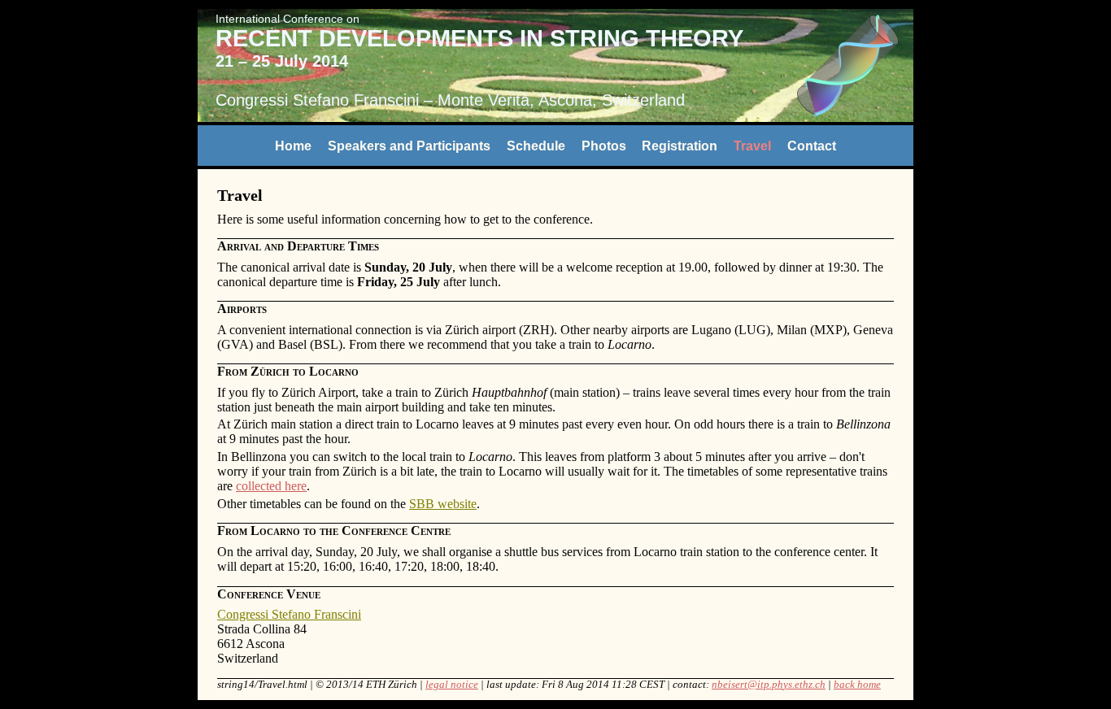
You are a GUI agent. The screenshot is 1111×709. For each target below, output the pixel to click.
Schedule (536, 145)
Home (293, 145)
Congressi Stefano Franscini (317, 100)
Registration (679, 145)
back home (857, 684)
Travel (752, 145)
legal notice (451, 684)
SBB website (443, 504)
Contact (811, 145)
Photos (604, 145)
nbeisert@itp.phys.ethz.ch (769, 684)
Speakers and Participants (409, 145)
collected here (271, 486)
